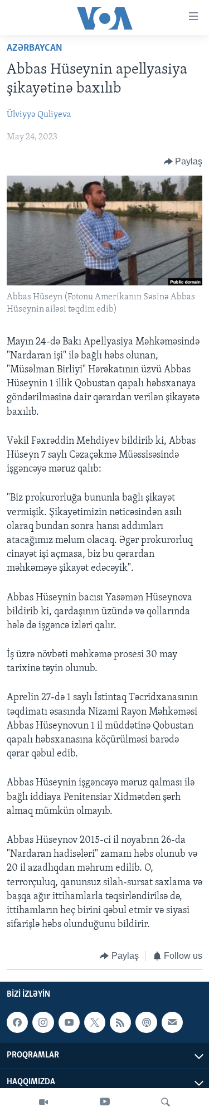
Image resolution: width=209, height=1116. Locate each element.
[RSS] (120, 1022)
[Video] (43, 1102)
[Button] (183, 161)
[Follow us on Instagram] (43, 1022)
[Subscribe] (172, 1022)
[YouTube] (105, 1102)
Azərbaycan (34, 48)
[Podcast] (146, 1022)
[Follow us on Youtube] (69, 1022)
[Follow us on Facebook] (17, 1022)
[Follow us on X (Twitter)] (94, 1022)
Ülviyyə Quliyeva (39, 114)
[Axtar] (165, 1102)
